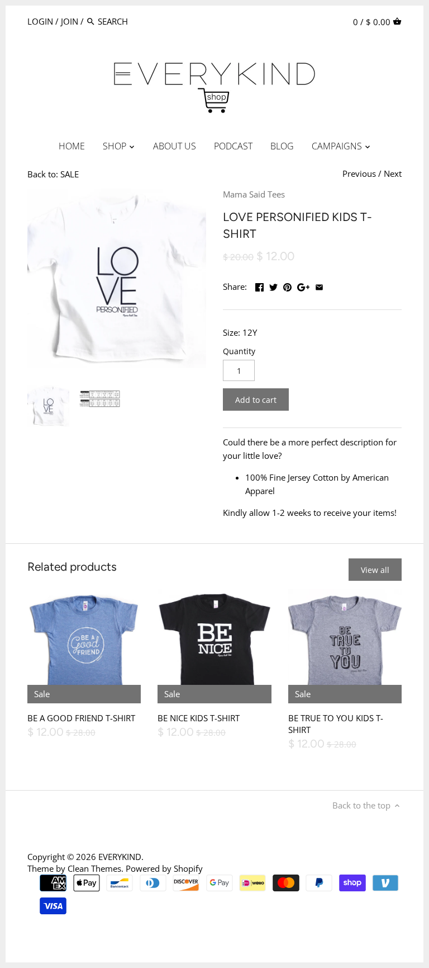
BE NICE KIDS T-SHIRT (199, 717)
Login (40, 21)
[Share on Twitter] (273, 285)
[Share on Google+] (303, 285)
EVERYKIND (119, 856)
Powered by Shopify (164, 868)
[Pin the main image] (287, 285)
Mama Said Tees (254, 194)
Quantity (239, 351)
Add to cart (256, 399)
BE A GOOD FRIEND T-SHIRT (81, 717)
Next (393, 173)
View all (375, 570)
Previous (359, 173)
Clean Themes (94, 868)
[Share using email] (319, 285)
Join (69, 21)
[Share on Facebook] (259, 285)
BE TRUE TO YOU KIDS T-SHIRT (335, 723)
